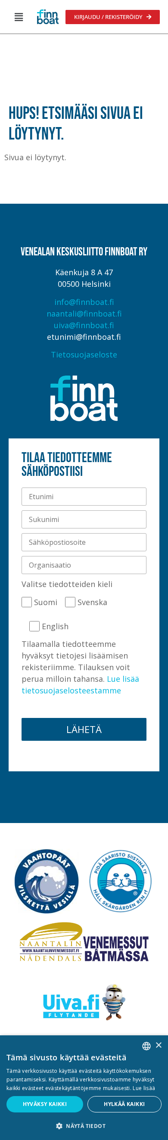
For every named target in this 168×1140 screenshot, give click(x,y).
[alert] (84, 1087)
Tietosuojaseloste (84, 354)
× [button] (158, 1045)
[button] (18, 17)
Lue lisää (144, 1088)
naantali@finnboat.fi (84, 313)
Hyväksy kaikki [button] (45, 1104)
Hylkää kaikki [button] (124, 1104)
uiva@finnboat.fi (84, 325)
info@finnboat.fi (84, 302)
